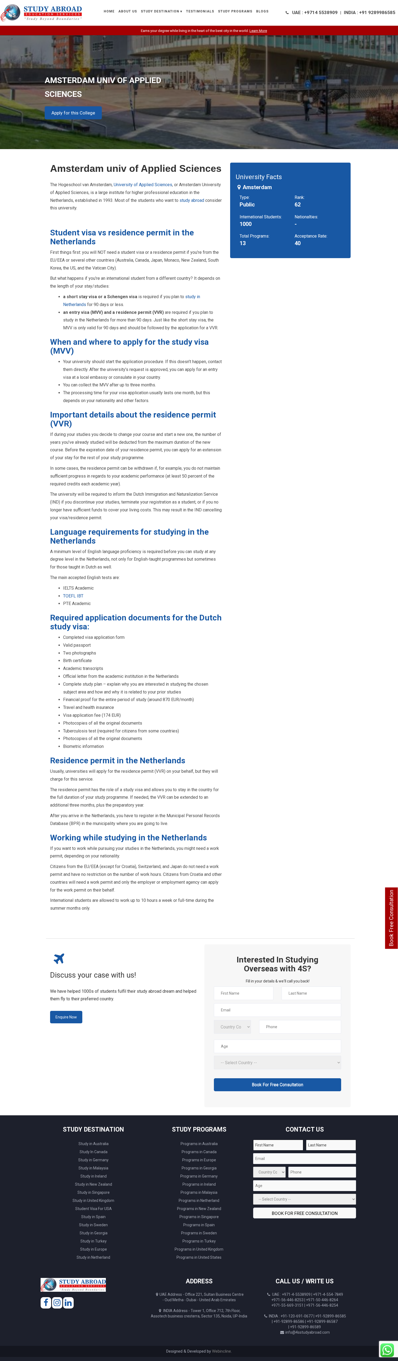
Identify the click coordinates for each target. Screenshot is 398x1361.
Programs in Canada (199, 1152)
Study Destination (160, 11)
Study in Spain (93, 1217)
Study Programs (235, 11)
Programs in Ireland (199, 1184)
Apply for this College (73, 113)
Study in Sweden (93, 1225)
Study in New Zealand (93, 1184)
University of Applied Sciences (143, 184)
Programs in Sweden (199, 1233)
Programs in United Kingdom (199, 1249)
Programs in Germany (199, 1176)
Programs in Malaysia (199, 1192)
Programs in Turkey (199, 1241)
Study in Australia (94, 1144)
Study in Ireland (93, 1176)
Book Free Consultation (391, 918)
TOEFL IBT (73, 596)
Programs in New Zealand (199, 1209)
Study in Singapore (93, 1192)
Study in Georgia (93, 1233)
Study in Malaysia (93, 1168)
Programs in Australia (199, 1144)
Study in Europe (93, 1249)
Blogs (262, 11)
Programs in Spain (199, 1225)
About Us (127, 11)
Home (109, 11)
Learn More (231, 31)
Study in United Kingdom (93, 1200)
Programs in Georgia (199, 1168)
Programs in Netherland (199, 1200)
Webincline (221, 1351)
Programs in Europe (199, 1160)
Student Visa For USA (93, 1209)
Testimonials (200, 11)
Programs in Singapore (199, 1217)
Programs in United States (199, 1257)
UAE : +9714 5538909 (315, 12)
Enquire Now (66, 1017)
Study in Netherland (93, 1257)
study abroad (192, 200)
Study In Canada (93, 1152)
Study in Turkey (93, 1241)
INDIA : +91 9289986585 (369, 12)
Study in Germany (93, 1160)
